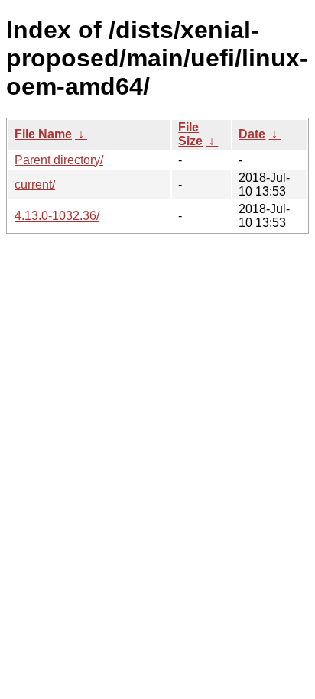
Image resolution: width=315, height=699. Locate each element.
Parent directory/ (59, 160)
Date (252, 134)
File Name (43, 134)
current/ (35, 184)
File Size (190, 134)
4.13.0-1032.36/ (57, 215)
